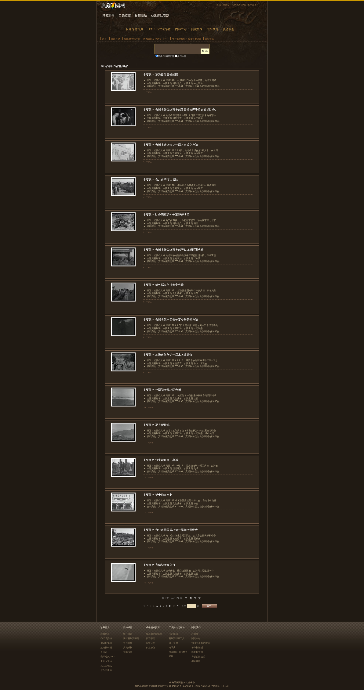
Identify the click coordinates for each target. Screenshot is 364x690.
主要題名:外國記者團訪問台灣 (162, 390)
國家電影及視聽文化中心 (155, 38)
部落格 (226, 4)
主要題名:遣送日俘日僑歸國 (160, 74)
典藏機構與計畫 (132, 38)
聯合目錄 (127, 633)
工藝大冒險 (106, 661)
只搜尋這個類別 (166, 56)
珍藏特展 (109, 15)
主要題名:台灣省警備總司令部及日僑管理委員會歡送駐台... (180, 109)
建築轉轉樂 (106, 647)
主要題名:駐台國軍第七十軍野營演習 (166, 214)
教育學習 (150, 638)
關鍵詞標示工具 (177, 638)
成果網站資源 (160, 15)
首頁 (218, 4)
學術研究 (150, 642)
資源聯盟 (228, 29)
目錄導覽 (125, 15)
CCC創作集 (106, 638)
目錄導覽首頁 (134, 29)
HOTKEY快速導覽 (159, 29)
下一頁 (188, 598)
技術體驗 (141, 15)
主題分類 (127, 642)
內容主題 (181, 29)
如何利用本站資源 (200, 642)
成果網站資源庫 (154, 633)
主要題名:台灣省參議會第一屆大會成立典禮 (170, 144)
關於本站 (196, 638)
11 (178, 605)
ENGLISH (253, 4)
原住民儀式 (106, 665)
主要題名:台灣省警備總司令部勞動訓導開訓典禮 (173, 249)
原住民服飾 (106, 670)
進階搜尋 (212, 29)
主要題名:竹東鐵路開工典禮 (160, 460)
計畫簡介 (196, 633)
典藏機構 (196, 29)
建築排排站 (106, 642)
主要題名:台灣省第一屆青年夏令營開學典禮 (170, 319)
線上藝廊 (173, 642)
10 (174, 605)
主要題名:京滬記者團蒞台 (159, 565)
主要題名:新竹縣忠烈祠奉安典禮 (163, 285)
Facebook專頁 (238, 4)
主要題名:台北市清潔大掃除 (160, 179)
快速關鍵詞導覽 (131, 638)
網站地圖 (196, 661)
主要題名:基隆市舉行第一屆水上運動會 (167, 354)
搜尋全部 (181, 56)
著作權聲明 (197, 647)
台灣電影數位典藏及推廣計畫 (186, 38)
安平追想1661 (107, 656)
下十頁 (197, 598)
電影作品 (209, 38)
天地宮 (103, 651)
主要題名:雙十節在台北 (157, 495)
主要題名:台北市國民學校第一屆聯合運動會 (170, 530)
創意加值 (150, 647)
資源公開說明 (198, 656)
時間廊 (172, 647)
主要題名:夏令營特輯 (156, 425)
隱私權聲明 (197, 651)
